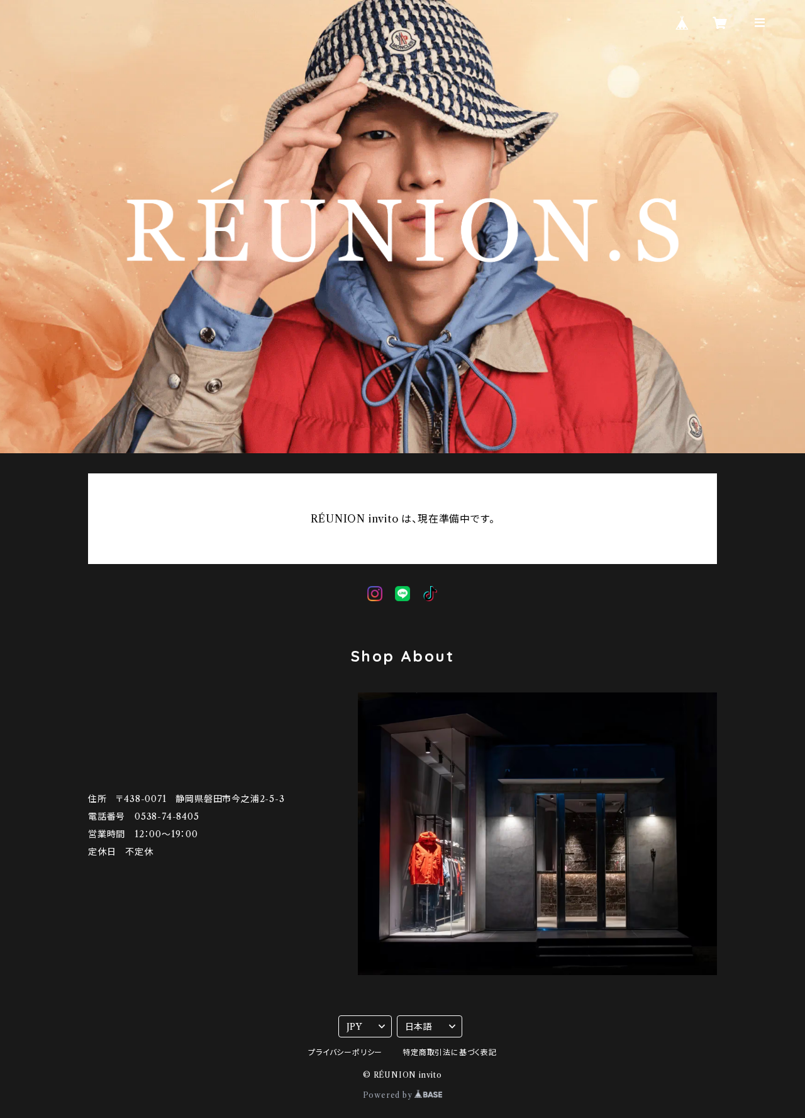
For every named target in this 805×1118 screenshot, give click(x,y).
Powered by (389, 1095)
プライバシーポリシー (345, 1052)
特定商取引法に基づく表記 (449, 1052)
